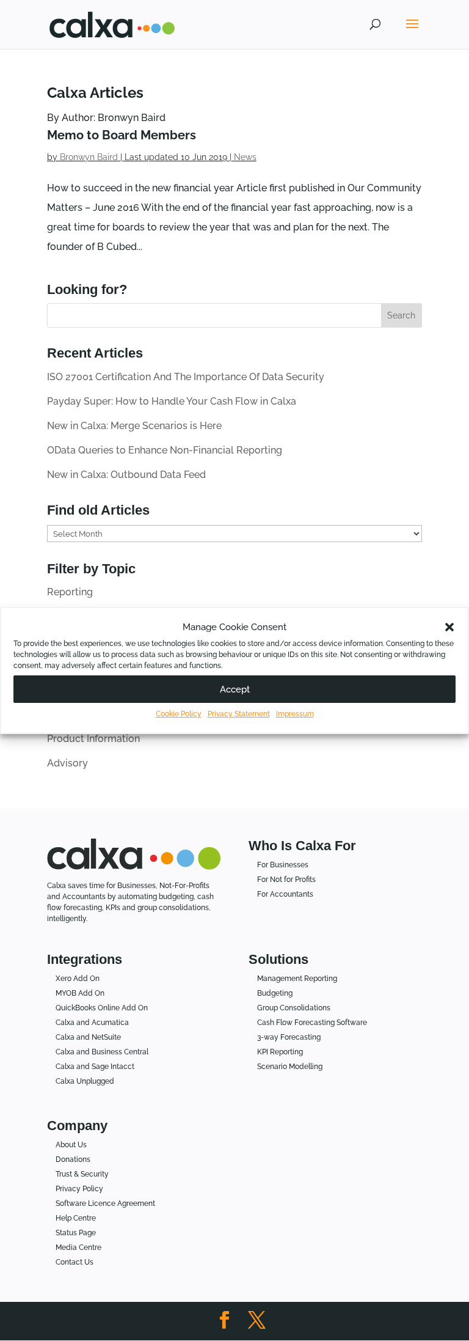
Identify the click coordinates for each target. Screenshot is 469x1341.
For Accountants (285, 894)
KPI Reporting (280, 1052)
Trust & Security (82, 1174)
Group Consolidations (293, 1008)
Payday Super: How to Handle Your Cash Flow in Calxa (171, 401)
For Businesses (282, 865)
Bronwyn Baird (89, 157)
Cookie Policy (179, 714)
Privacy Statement (239, 714)
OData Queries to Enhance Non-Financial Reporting (164, 450)
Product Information (93, 738)
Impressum (295, 714)
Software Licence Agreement (105, 1203)
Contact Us (74, 1262)
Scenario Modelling (289, 1066)
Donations (73, 1159)
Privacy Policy (79, 1189)
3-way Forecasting (289, 1037)
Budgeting (275, 993)
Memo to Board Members (121, 135)
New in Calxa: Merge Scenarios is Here (134, 426)
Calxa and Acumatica (92, 1022)
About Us (71, 1145)
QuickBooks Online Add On (102, 1008)
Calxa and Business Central (102, 1052)
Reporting (70, 592)
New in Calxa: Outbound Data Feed (126, 474)
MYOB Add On (80, 993)
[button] (449, 627)
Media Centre (78, 1247)
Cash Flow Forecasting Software (312, 1022)
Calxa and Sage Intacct (95, 1066)
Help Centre (76, 1218)
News (245, 157)
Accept (235, 689)
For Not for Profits (286, 879)
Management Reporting (297, 978)
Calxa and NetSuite (88, 1037)
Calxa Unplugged (85, 1081)
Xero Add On (78, 978)
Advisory (67, 763)
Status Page (76, 1233)
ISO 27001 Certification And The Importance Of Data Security (185, 377)
